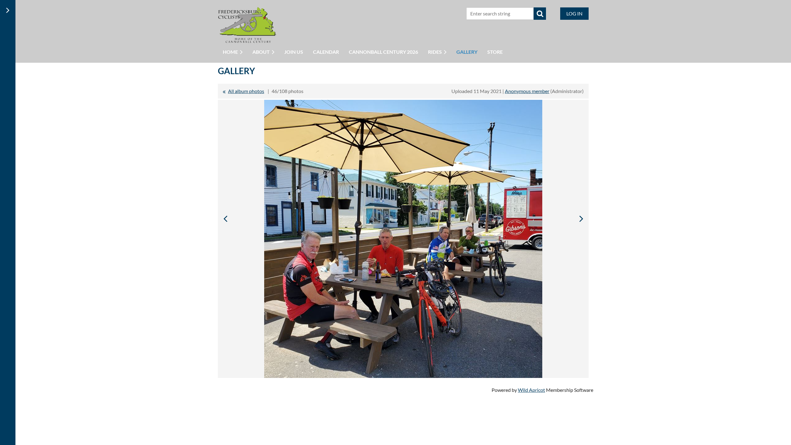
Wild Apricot (531, 390)
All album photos (246, 91)
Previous (225, 218)
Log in (574, 13)
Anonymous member (527, 91)
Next (581, 218)
